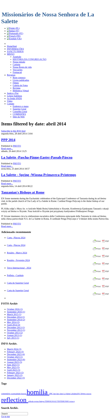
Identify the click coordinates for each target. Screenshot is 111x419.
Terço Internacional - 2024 (19, 268)
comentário (6, 393)
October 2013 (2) (15, 332)
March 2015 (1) (14, 314)
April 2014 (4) (13, 325)
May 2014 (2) (13, 322)
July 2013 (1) (13, 338)
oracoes (88, 394)
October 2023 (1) (15, 357)
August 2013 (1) (14, 335)
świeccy (72, 401)
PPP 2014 (8, 140)
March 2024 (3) (14, 349)
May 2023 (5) (13, 367)
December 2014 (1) (16, 317)
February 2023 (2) (15, 372)
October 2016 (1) (15, 309)
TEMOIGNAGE (51, 401)
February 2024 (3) (15, 351)
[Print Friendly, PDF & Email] (101, 242)
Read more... (7, 148)
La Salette (67, 394)
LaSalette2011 (76, 394)
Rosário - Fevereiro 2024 (18, 260)
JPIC (51, 394)
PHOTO (17, 146)
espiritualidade (16, 394)
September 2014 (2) (16, 319)
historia (24, 394)
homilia (38, 392)
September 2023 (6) (16, 359)
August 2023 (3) (14, 362)
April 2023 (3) (13, 370)
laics (58, 394)
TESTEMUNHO (63, 401)
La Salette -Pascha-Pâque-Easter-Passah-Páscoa (36, 157)
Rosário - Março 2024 (17, 253)
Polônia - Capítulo (15, 275)
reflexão (31, 401)
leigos (83, 394)
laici (55, 394)
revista (36, 401)
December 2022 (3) (16, 378)
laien (62, 394)
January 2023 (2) (14, 375)
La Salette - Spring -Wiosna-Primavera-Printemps (38, 175)
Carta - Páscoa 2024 (16, 237)
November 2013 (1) (16, 330)
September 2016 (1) (16, 312)
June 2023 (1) (13, 365)
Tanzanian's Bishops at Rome (23, 192)
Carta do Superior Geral (18, 283)
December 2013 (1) (16, 327)
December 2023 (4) (16, 354)
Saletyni (42, 401)
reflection (14, 399)
